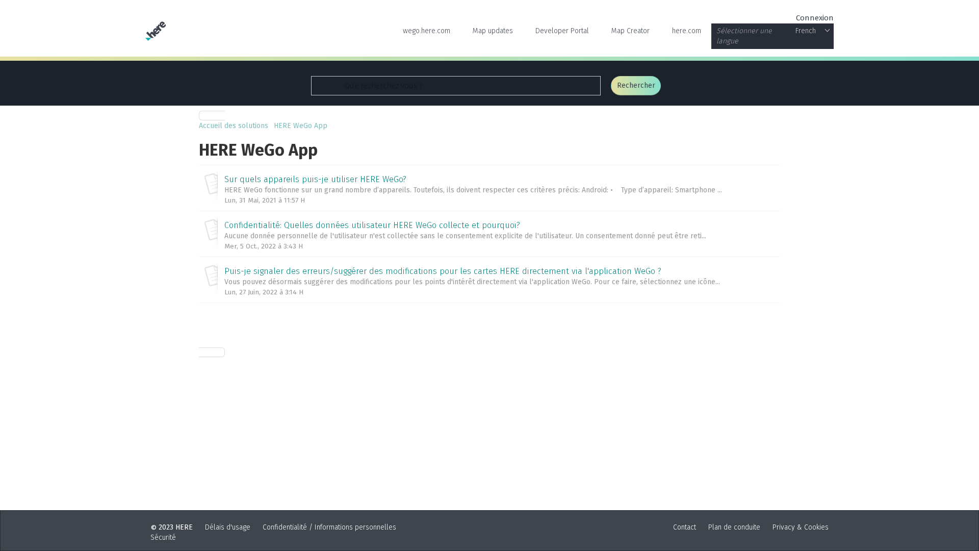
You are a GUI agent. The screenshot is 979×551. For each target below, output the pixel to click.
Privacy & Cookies (800, 527)
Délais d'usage (227, 527)
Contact (684, 527)
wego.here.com (426, 31)
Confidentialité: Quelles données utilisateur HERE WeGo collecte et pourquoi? (372, 225)
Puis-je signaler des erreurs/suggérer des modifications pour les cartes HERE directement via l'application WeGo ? (442, 271)
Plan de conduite (734, 527)
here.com (686, 31)
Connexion (815, 17)
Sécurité (163, 537)
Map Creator (630, 31)
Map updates (493, 31)
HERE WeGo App (300, 125)
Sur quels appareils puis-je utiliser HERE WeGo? (315, 179)
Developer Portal (562, 31)
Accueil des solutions (234, 125)
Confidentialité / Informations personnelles (329, 527)
